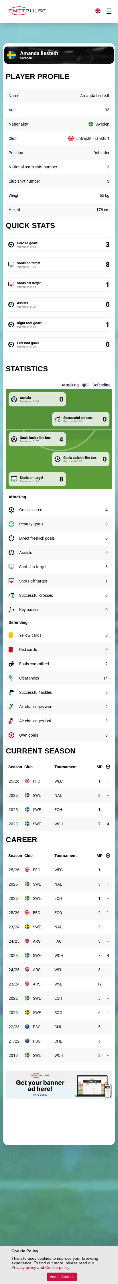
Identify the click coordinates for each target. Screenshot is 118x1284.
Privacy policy (23, 1267)
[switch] (86, 385)
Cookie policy (57, 1267)
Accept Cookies (62, 1277)
